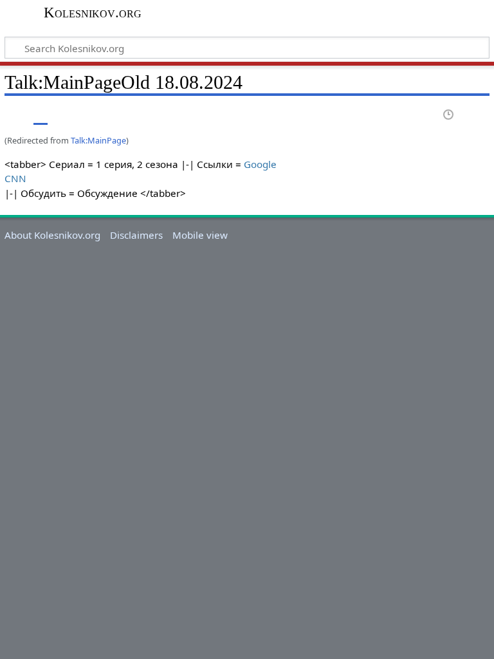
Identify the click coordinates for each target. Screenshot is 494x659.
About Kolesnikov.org (52, 234)
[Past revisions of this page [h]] (449, 115)
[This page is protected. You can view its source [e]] (425, 115)
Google (260, 164)
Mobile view (200, 234)
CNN (15, 178)
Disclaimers (136, 234)
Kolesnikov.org (93, 13)
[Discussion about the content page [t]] (40, 115)
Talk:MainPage (98, 140)
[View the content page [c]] (12, 115)
